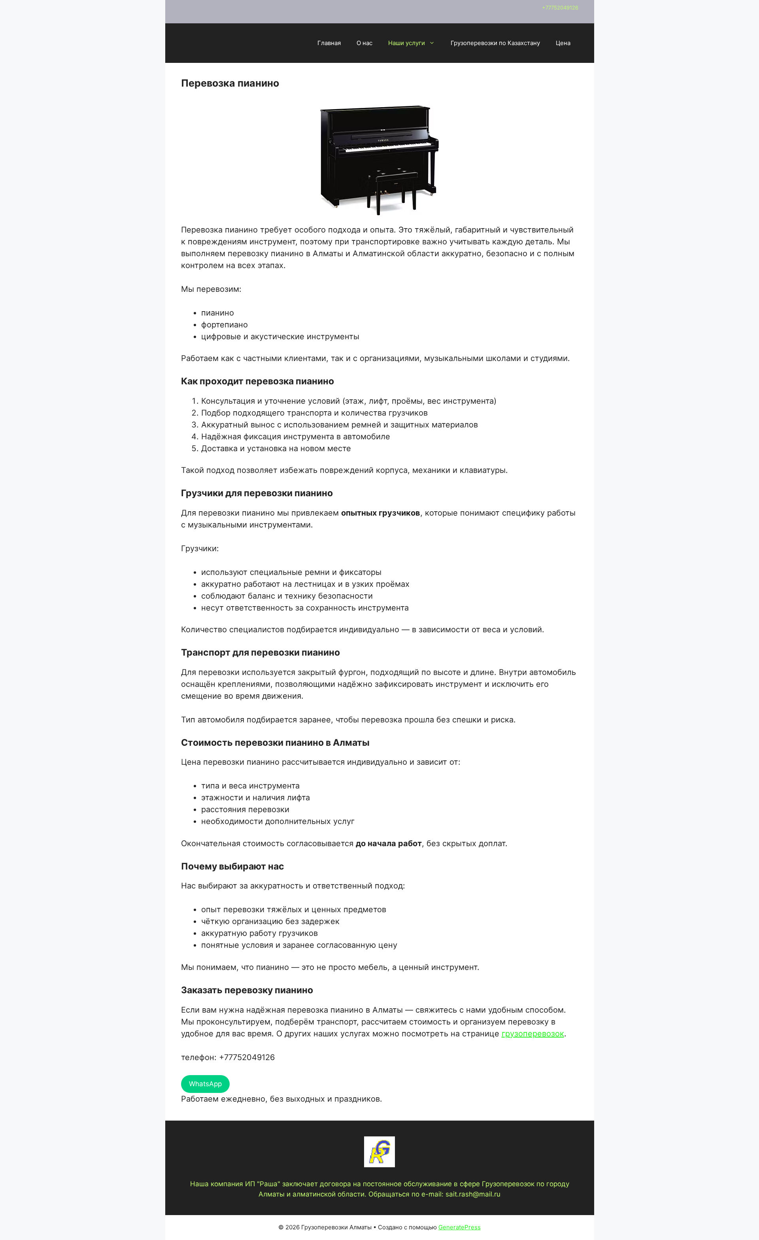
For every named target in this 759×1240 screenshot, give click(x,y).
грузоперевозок (533, 1033)
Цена (563, 43)
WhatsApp (205, 1084)
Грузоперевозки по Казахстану (495, 43)
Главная (329, 43)
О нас (364, 43)
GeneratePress (459, 1227)
